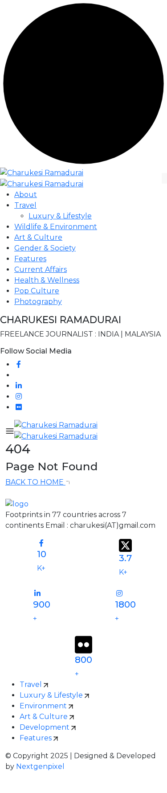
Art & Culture (38, 237)
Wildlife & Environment (55, 226)
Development (45, 727)
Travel (25, 205)
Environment (44, 706)
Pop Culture (36, 291)
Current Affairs (40, 269)
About (25, 194)
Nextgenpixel (40, 766)
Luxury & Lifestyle (60, 216)
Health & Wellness (46, 280)
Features (30, 259)
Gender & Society (45, 248)
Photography (38, 301)
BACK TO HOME (35, 482)
